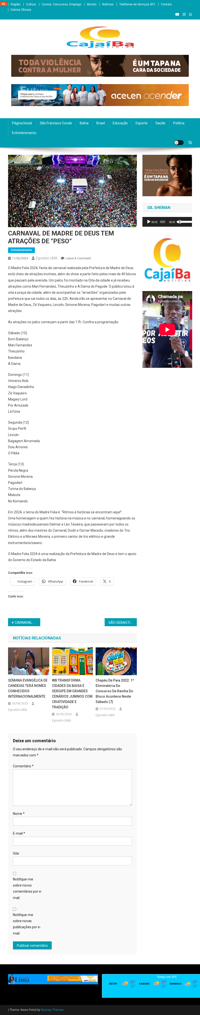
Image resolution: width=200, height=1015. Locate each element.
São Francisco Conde (56, 123)
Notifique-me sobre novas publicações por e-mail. (27, 924)
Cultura (31, 4)
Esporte (142, 123)
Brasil (100, 123)
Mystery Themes (52, 1010)
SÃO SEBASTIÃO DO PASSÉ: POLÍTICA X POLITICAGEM (123, 623)
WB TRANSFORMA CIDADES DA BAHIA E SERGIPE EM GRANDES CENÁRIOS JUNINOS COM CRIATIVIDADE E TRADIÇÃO (72, 693)
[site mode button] (179, 142)
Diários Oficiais (21, 9)
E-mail (19, 833)
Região (15, 4)
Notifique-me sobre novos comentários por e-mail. (27, 888)
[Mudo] (179, 221)
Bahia (84, 123)
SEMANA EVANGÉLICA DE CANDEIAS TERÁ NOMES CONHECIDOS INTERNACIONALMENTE (28, 688)
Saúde (160, 123)
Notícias (107, 4)
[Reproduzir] (148, 221)
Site (16, 853)
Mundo (91, 4)
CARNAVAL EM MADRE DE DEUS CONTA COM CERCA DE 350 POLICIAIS (27, 623)
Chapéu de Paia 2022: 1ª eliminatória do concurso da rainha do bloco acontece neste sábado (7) (115, 691)
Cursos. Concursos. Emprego (61, 4)
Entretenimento (24, 133)
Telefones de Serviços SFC (137, 4)
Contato (166, 4)
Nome (19, 814)
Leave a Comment (78, 258)
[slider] (185, 221)
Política (178, 123)
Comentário (23, 766)
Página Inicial (22, 123)
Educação (120, 123)
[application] (167, 222)
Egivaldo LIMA (46, 258)
